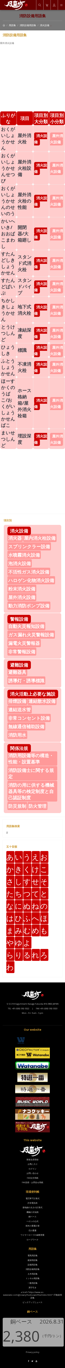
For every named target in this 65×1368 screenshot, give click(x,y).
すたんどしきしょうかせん (8, 263)
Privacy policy (32, 1352)
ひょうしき (8, 350)
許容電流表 (33, 1203)
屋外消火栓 (24, 138)
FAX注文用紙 (32, 1177)
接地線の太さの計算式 (32, 1207)
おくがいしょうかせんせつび (8, 168)
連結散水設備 (42, 701)
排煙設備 (17, 701)
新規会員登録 (32, 1159)
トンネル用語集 (33, 1278)
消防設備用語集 (28, 25)
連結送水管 (19, 709)
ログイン (32, 1168)
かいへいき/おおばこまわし (8, 233)
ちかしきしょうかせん (8, 309)
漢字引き (32, 1287)
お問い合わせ (32, 1173)
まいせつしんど (8, 438)
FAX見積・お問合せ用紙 (32, 1182)
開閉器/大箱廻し (24, 233)
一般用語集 (33, 1283)
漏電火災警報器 (24, 643)
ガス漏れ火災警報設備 (31, 634)
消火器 (15, 538)
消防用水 (17, 735)
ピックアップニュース (32, 1302)
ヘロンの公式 (32, 1221)
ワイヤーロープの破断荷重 (32, 1235)
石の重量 (32, 1230)
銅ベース (32, 1216)
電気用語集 (33, 1255)
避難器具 (17, 672)
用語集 (12, 25)
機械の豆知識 (32, 1212)
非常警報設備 (21, 651)
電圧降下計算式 (33, 1198)
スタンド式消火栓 (25, 263)
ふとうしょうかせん (8, 367)
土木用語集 (33, 1273)
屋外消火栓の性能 (24, 200)
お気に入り (33, 1164)
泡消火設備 (19, 563)
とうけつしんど (8, 333)
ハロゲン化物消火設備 (31, 580)
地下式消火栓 (24, 309)
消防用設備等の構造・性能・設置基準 (31, 758)
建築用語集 (33, 1260)
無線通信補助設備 (26, 726)
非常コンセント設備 (29, 718)
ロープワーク (32, 1239)
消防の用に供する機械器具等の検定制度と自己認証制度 (31, 791)
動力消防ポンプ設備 (28, 605)
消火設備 (44, 25)
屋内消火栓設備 (40, 538)
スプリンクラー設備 (29, 546)
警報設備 (19, 619)
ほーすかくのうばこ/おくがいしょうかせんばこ (8, 403)
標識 (22, 350)
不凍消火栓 (24, 367)
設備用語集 (33, 1264)
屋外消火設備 (21, 597)
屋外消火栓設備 (24, 168)
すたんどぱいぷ (8, 286)
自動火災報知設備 (26, 626)
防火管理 (38, 806)
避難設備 (19, 665)
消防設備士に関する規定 (31, 773)
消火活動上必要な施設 (32, 694)
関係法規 (19, 748)
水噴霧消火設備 (24, 555)
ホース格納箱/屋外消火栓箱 (25, 402)
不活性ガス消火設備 (28, 572)
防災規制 (17, 806)
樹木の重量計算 (33, 1225)
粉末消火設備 (21, 589)
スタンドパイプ (25, 286)
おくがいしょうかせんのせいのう (8, 200)
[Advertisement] (32, 78)
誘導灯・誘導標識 (26, 680)
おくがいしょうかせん (8, 138)
